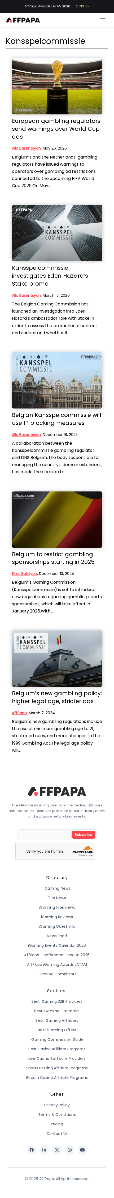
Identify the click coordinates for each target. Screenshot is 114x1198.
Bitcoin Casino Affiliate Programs (57, 1077)
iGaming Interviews (57, 907)
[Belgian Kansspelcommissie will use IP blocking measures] (57, 380)
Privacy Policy (57, 1105)
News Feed (57, 936)
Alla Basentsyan (26, 148)
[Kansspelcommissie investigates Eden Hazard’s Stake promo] (57, 233)
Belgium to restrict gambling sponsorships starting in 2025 (53, 558)
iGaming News (57, 888)
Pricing (57, 1124)
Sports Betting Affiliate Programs (57, 1068)
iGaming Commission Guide (56, 1039)
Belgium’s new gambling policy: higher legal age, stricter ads (57, 697)
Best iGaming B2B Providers (57, 1001)
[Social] (31, 1150)
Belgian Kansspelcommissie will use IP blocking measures (56, 419)
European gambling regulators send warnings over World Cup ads (56, 129)
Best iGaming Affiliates (57, 1020)
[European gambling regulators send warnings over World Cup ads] (57, 86)
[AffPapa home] (23, 20)
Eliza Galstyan (24, 573)
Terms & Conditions (57, 1114)
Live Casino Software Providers (57, 1058)
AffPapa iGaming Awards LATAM (57, 964)
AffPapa (19, 713)
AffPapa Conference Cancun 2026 (57, 955)
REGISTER (82, 6)
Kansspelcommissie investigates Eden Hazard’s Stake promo (50, 275)
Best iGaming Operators (57, 1011)
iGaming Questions (57, 926)
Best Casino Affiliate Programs (56, 1049)
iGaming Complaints (57, 974)
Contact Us (57, 1133)
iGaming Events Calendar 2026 (57, 945)
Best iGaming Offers (57, 1030)
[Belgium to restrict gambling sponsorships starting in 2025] (57, 519)
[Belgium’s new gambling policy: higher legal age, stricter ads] (57, 658)
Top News (57, 897)
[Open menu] (102, 20)
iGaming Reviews (57, 917)
